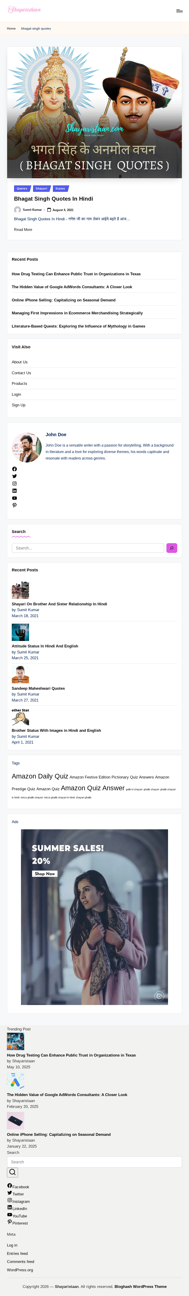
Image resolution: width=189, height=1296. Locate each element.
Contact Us (21, 373)
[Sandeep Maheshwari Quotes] (20, 674)
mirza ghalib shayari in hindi (59, 797)
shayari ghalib (83, 797)
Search (19, 531)
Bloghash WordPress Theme (141, 1286)
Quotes (22, 188)
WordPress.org (20, 1270)
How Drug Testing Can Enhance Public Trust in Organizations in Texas (76, 274)
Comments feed (20, 1261)
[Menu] (179, 10)
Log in (12, 1245)
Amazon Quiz (48, 789)
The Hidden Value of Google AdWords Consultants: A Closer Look (72, 287)
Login (16, 394)
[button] (12, 1173)
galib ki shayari (134, 789)
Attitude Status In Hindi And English (45, 646)
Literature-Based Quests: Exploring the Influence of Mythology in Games (78, 326)
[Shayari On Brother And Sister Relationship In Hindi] (20, 590)
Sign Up (18, 405)
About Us (20, 362)
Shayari (41, 188)
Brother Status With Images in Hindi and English (56, 730)
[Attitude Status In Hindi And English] (20, 632)
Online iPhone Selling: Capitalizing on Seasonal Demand (63, 300)
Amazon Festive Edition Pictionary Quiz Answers (112, 777)
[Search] (171, 548)
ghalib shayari (151, 789)
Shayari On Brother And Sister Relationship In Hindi (59, 604)
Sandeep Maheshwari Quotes (38, 688)
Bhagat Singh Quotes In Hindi (53, 199)
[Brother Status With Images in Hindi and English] (20, 716)
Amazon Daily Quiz (40, 776)
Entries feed (17, 1253)
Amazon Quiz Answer (93, 788)
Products (19, 383)
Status (60, 188)
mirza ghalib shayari (32, 797)
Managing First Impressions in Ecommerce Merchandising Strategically (77, 313)
